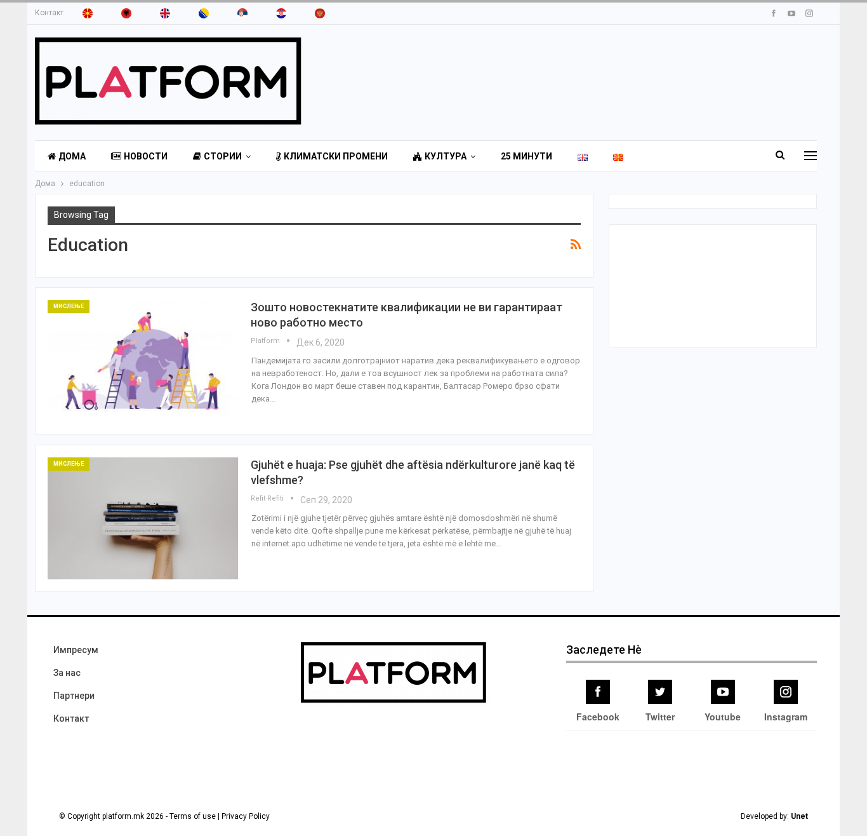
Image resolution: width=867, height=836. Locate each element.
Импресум (75, 650)
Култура (446, 156)
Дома (72, 156)
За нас (67, 673)
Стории (223, 156)
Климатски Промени (336, 156)
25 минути (526, 156)
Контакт (49, 12)
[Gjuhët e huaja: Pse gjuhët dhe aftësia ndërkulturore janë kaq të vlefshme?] (143, 518)
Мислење (68, 306)
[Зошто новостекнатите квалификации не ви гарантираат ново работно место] (143, 361)
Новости (146, 156)
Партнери (74, 696)
